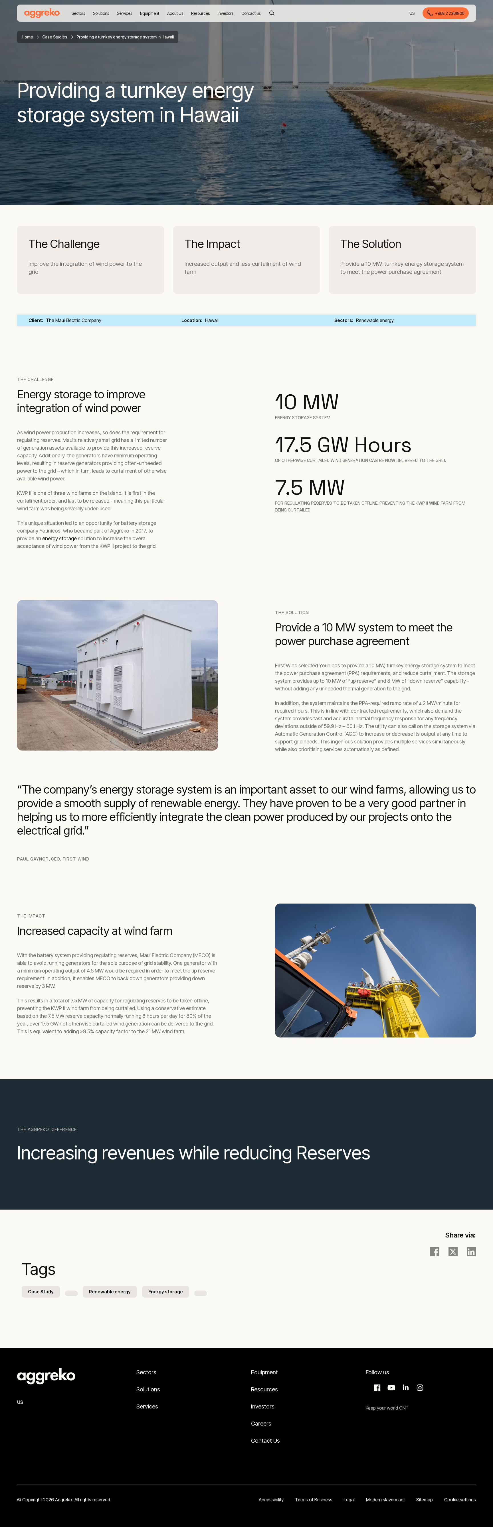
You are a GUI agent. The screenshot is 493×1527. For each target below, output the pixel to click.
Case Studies (54, 36)
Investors (262, 1406)
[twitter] (453, 1251)
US (412, 13)
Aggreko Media (390, 1387)
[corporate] (42, 13)
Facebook (376, 1387)
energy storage (59, 538)
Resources (264, 1389)
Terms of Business (313, 1499)
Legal (349, 1499)
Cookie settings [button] (460, 1499)
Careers (261, 1423)
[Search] (271, 13)
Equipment (264, 1372)
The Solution (370, 244)
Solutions (148, 1389)
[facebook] (434, 1251)
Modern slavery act (385, 1499)
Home (27, 36)
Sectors (146, 1372)
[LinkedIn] (471, 1251)
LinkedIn (405, 1387)
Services (147, 1406)
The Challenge (64, 244)
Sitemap (424, 1499)
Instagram (419, 1387)
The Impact (212, 244)
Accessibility (271, 1499)
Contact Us (265, 1440)
